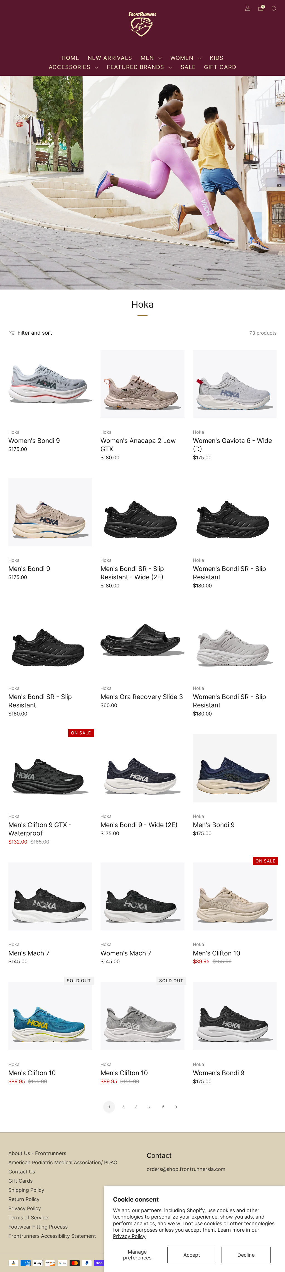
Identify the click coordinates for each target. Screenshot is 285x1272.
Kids (216, 58)
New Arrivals (110, 58)
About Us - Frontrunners (37, 1153)
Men (147, 58)
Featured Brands (135, 67)
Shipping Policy (26, 1190)
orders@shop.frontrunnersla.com (186, 1169)
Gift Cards (20, 1181)
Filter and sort (35, 333)
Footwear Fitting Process (38, 1227)
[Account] (247, 8)
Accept (191, 1255)
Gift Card (220, 67)
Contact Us (21, 1172)
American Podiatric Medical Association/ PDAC (62, 1162)
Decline (246, 1255)
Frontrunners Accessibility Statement (52, 1236)
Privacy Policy (129, 1236)
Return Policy (24, 1199)
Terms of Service (28, 1217)
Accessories (69, 67)
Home (70, 58)
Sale (188, 67)
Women (181, 58)
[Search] (274, 8)
